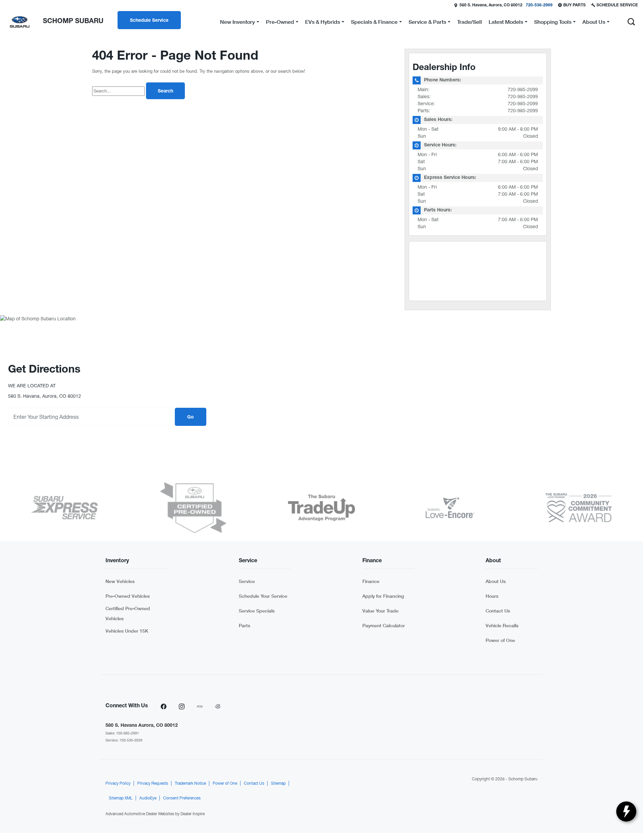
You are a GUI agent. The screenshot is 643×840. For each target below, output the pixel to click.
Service (247, 581)
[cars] (199, 706)
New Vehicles (120, 581)
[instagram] (181, 706)
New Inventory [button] (237, 22)
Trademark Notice (190, 783)
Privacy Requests (152, 783)
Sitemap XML (121, 798)
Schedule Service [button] (149, 20)
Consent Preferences (182, 798)
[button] (631, 22)
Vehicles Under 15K (126, 631)
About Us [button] (593, 22)
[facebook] (163, 706)
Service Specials (257, 610)
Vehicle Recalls (502, 625)
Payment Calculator (383, 625)
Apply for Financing (383, 596)
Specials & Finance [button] (374, 22)
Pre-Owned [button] (280, 22)
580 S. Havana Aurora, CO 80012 (141, 725)
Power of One (500, 640)
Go (190, 417)
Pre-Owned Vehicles (127, 596)
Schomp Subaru (523, 779)
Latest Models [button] (505, 22)
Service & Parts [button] (427, 22)
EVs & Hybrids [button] (322, 22)
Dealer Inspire (193, 814)
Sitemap (278, 783)
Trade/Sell (469, 21)
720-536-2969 (539, 5)
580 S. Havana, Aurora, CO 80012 (490, 5)
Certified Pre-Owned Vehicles (127, 613)
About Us (496, 581)
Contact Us (498, 610)
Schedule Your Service (263, 596)
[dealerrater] (217, 706)
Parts (244, 625)
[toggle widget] (626, 811)
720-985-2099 (523, 89)
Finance (370, 581)
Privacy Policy (118, 783)
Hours (492, 596)
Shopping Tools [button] (552, 22)
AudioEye (147, 798)
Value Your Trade (380, 610)
